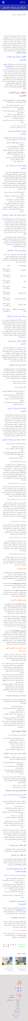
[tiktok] (20, 990)
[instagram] (18, 988)
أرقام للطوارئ (5, 776)
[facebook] (15, 988)
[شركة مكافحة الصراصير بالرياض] (7, 961)
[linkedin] (18, 990)
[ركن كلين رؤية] (10, 1000)
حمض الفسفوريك (20, 909)
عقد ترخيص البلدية (16, 930)
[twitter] (20, 988)
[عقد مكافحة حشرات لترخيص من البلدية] (20, 961)
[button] (25, 964)
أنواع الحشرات (7, 66)
